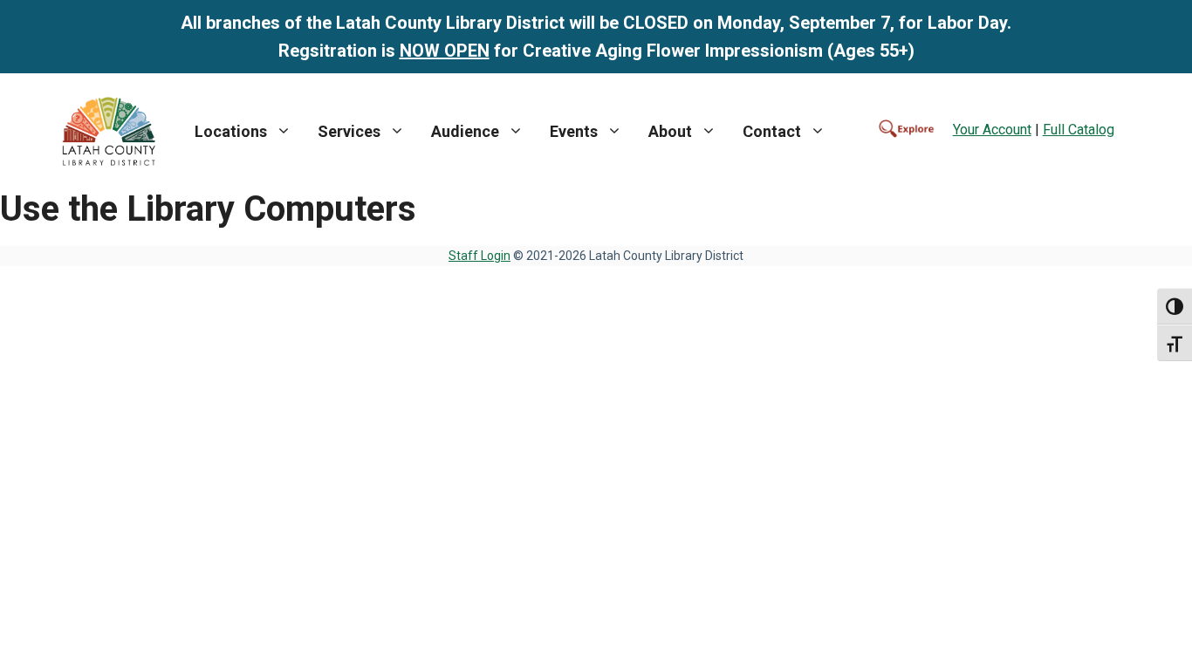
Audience (465, 131)
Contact (772, 131)
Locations (231, 131)
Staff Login (479, 256)
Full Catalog (1078, 129)
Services (349, 131)
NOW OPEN (445, 50)
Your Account (992, 129)
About (670, 131)
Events (574, 131)
